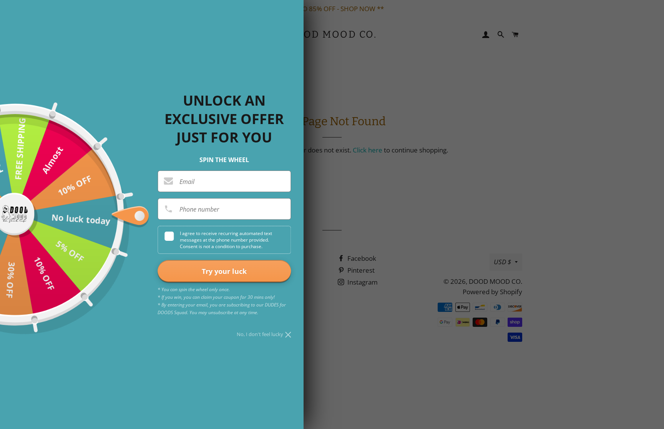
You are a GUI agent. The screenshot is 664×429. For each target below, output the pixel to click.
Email (186, 182)
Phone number (199, 209)
